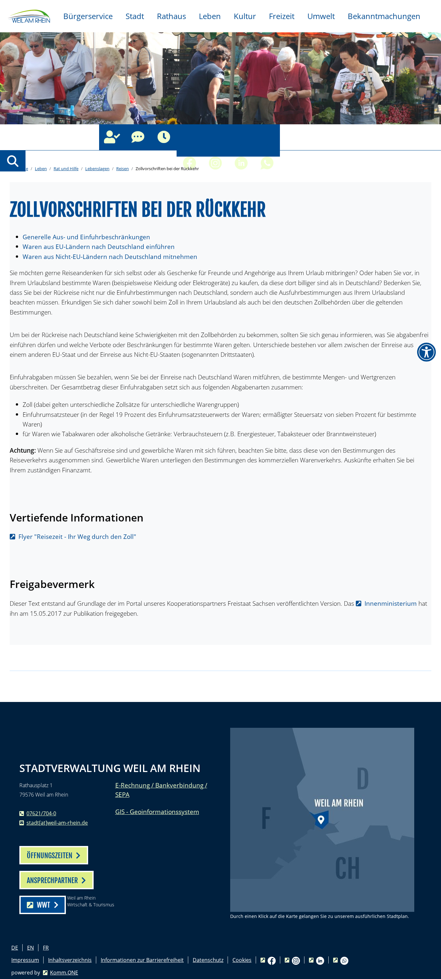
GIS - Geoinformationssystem (157, 811)
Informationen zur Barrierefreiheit (142, 960)
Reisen (122, 168)
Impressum (25, 960)
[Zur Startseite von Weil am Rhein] (28, 15)
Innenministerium (390, 603)
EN (30, 947)
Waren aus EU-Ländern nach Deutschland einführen (99, 246)
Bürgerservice (88, 16)
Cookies (241, 960)
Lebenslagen (97, 168)
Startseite (19, 168)
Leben (210, 16)
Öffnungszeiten (164, 137)
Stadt (135, 16)
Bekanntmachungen (384, 16)
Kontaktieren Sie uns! (138, 137)
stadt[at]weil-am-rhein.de (57, 822)
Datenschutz (208, 960)
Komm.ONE (64, 972)
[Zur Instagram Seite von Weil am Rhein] (215, 137)
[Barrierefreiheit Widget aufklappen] (426, 352)
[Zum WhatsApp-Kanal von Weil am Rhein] (267, 137)
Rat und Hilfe (66, 168)
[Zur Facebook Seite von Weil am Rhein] (189, 137)
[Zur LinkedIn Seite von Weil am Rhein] (241, 137)
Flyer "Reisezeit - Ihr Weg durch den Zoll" (77, 536)
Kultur (245, 16)
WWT (43, 905)
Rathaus (171, 16)
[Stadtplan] (322, 820)
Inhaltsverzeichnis (70, 960)
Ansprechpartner (112, 137)
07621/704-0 (41, 813)
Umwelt (321, 16)
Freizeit (281, 16)
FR (46, 947)
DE (14, 947)
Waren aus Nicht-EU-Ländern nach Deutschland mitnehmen (110, 256)
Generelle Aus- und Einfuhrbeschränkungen (86, 236)
